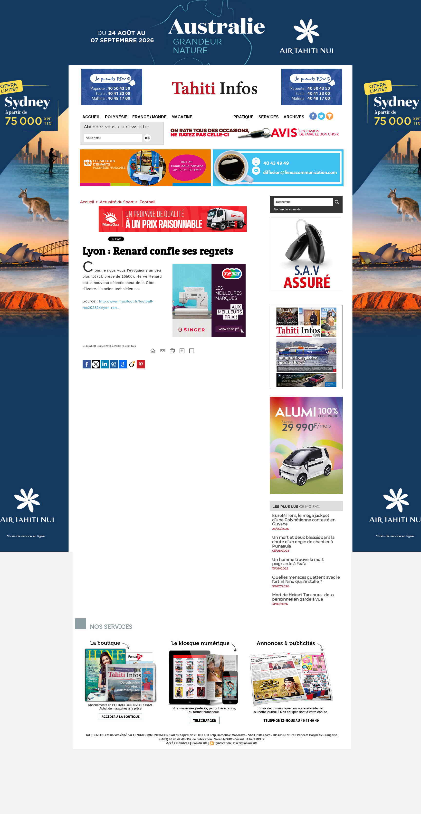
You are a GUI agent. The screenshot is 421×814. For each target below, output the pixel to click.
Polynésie (116, 117)
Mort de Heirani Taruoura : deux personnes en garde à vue (303, 597)
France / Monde (149, 117)
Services (268, 117)
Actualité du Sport (117, 202)
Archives (294, 117)
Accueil (91, 117)
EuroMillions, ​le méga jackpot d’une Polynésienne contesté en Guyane (303, 519)
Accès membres (177, 743)
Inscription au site (245, 743)
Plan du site (199, 743)
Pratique (243, 117)
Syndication (222, 743)
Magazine (182, 117)
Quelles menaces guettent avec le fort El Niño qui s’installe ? (306, 579)
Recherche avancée (287, 209)
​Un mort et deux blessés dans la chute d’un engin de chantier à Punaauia (303, 541)
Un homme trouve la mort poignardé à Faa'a (298, 561)
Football (147, 202)
